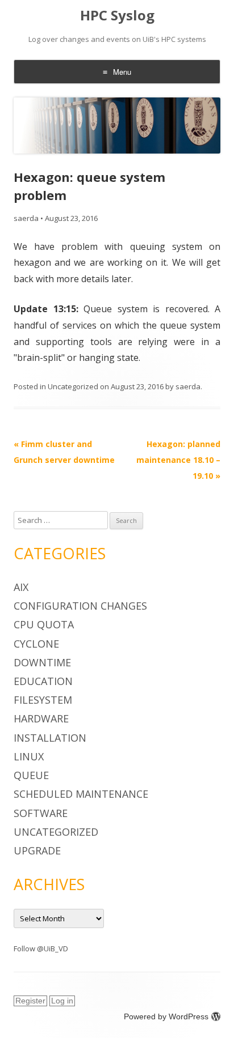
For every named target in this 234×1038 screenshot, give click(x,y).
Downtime (42, 662)
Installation (50, 738)
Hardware (41, 718)
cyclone (36, 643)
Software (41, 813)
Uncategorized (73, 386)
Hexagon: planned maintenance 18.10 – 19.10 (178, 460)
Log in (62, 1000)
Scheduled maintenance (81, 794)
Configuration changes (80, 605)
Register (30, 1000)
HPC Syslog (117, 15)
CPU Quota (44, 624)
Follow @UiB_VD (41, 948)
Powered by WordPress (166, 1016)
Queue (31, 775)
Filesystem (43, 700)
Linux (29, 756)
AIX (21, 587)
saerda (26, 218)
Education (43, 681)
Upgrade (37, 850)
